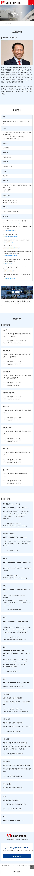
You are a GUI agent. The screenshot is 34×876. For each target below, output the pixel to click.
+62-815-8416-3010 (14, 610)
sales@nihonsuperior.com (16, 639)
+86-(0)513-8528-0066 (15, 754)
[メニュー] (31, 2)
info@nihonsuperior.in (15, 686)
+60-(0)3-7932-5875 (14, 523)
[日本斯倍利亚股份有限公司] (11, 3)
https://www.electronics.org (11, 222)
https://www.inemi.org (9, 230)
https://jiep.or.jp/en (9, 278)
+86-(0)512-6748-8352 (15, 731)
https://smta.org (8, 242)
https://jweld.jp (7, 263)
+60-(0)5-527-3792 (13, 550)
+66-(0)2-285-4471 (13, 637)
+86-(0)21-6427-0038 (14, 709)
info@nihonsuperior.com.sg (17, 578)
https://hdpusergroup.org (10, 236)
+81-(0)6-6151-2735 (17, 849)
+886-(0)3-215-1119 (14, 809)
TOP (32, 867)
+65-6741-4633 (12, 575)
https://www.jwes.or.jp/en (10, 255)
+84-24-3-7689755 (13, 671)
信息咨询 (18, 856)
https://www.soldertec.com (11, 247)
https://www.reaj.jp (8, 270)
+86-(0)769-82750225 (14, 776)
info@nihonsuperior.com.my (17, 526)
